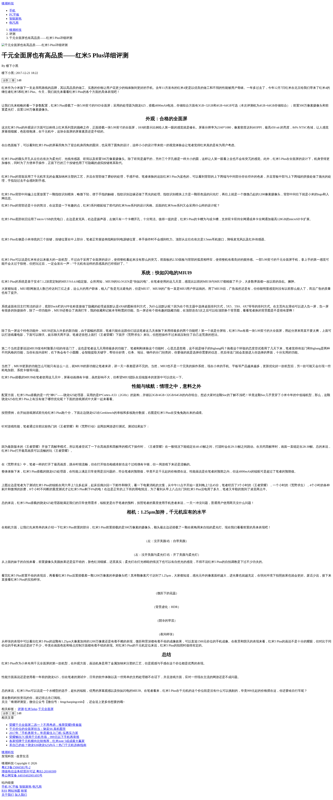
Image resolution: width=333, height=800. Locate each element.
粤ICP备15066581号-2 (16, 767)
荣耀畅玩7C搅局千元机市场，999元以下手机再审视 (44, 737)
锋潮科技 (8, 3)
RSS (4, 790)
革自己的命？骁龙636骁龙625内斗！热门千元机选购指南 (47, 745)
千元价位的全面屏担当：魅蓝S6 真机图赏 (37, 728)
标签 (24, 790)
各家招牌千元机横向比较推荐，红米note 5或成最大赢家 (47, 741)
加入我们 (21, 794)
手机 (12, 10)
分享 (5, 80)
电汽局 (13, 22)
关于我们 (8, 794)
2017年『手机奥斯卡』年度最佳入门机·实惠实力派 (43, 733)
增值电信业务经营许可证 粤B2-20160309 (29, 771)
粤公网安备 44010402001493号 (22, 775)
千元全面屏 (46, 709)
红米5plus (31, 709)
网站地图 (14, 790)
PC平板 (14, 14)
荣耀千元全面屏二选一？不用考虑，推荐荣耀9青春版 (45, 724)
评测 (21, 709)
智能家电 (15, 18)
